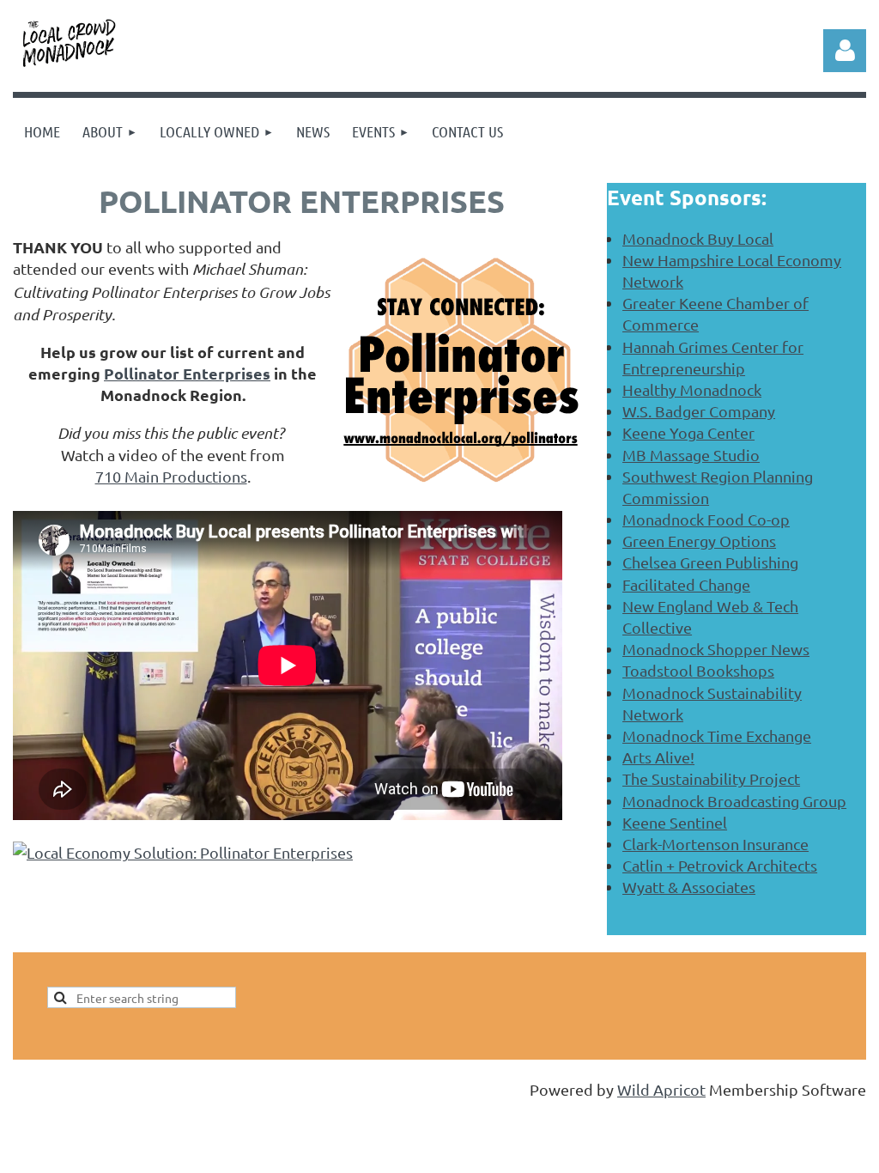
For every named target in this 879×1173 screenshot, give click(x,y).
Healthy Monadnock (691, 389)
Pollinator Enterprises (187, 373)
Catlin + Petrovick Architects (719, 865)
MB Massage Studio (691, 455)
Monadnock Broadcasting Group (734, 801)
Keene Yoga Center (688, 432)
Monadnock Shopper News (715, 649)
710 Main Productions (171, 476)
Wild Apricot (661, 1089)
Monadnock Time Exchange (716, 735)
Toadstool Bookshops (698, 670)
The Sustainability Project (711, 778)
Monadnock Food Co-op (706, 519)
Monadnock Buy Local (697, 238)
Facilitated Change (686, 584)
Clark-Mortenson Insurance (715, 844)
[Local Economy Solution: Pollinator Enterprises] (183, 852)
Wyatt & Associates (688, 887)
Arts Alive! (658, 757)
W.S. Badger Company (698, 411)
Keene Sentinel (674, 822)
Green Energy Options (699, 541)
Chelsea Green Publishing (710, 562)
